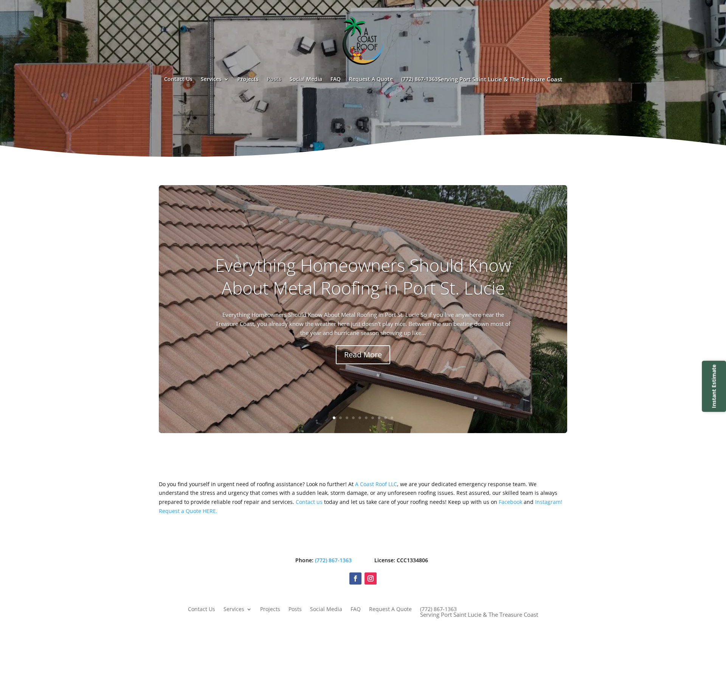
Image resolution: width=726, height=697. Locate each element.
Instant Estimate (713, 386)
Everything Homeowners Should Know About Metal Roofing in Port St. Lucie (363, 276)
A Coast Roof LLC (376, 484)
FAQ (335, 79)
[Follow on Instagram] (371, 578)
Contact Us (178, 79)
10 (392, 417)
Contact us (309, 501)
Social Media (306, 79)
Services (211, 79)
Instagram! (548, 501)
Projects (248, 79)
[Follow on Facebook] (355, 578)
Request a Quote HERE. (188, 511)
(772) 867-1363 (481, 79)
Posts (274, 79)
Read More (363, 354)
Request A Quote (371, 79)
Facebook (510, 501)
